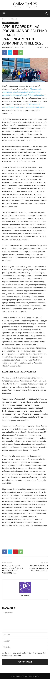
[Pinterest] (15, 52)
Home (4, 19)
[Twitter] (10, 52)
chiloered (7, 47)
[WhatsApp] (20, 52)
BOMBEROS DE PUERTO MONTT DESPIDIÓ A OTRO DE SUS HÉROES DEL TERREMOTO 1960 (12, 569)
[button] (46, 13)
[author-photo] (25, 587)
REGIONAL (15, 22)
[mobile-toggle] (4, 13)
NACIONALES (12, 19)
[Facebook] (4, 52)
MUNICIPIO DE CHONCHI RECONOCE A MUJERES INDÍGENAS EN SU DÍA (38, 568)
